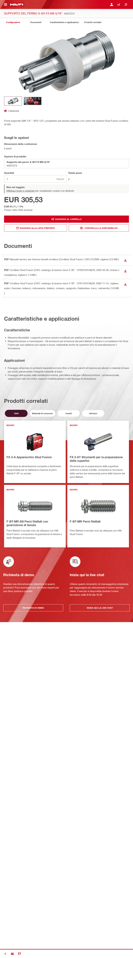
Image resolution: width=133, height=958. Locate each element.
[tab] (13, 22)
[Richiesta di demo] (12, 953)
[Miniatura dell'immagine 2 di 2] (33, 100)
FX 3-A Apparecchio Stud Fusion (29, 457)
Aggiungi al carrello (68, 219)
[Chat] (19, 953)
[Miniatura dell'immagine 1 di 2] (13, 100)
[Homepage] (16, 4)
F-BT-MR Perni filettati (85, 521)
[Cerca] (125, 4)
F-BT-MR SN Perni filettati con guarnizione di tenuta (27, 523)
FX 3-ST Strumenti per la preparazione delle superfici (96, 458)
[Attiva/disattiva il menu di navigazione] (5, 4)
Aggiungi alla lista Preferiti (37, 228)
